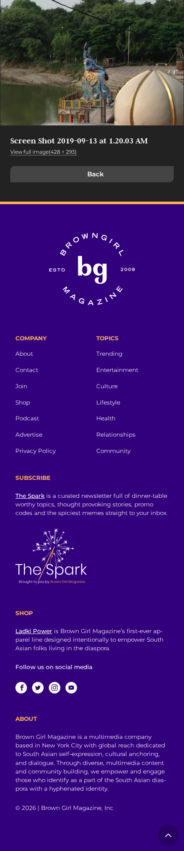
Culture (107, 386)
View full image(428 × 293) (43, 152)
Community (113, 450)
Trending (109, 353)
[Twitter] (38, 687)
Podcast (27, 418)
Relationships (116, 434)
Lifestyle (108, 402)
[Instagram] (54, 687)
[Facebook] (21, 687)
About (24, 353)
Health (106, 418)
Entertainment (117, 369)
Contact (26, 369)
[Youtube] (71, 687)
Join (21, 386)
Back (95, 174)
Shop (22, 402)
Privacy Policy (35, 450)
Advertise (28, 434)
